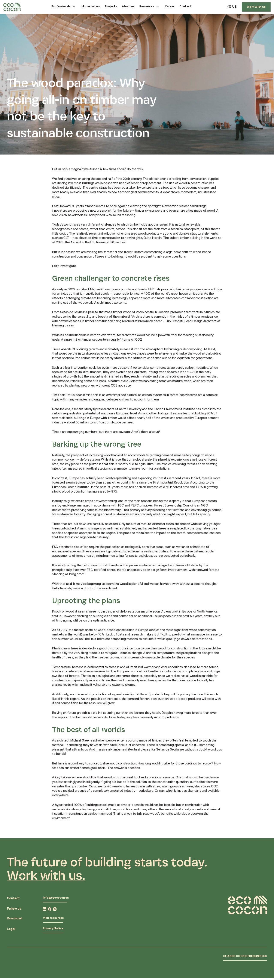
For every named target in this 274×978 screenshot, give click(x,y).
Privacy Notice (53, 929)
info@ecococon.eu (55, 898)
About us (128, 7)
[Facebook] (49, 909)
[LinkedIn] (44, 909)
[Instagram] (55, 909)
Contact (185, 7)
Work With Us (256, 7)
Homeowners (91, 7)
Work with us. (46, 875)
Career (169, 7)
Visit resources (53, 918)
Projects (111, 7)
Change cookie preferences (245, 956)
